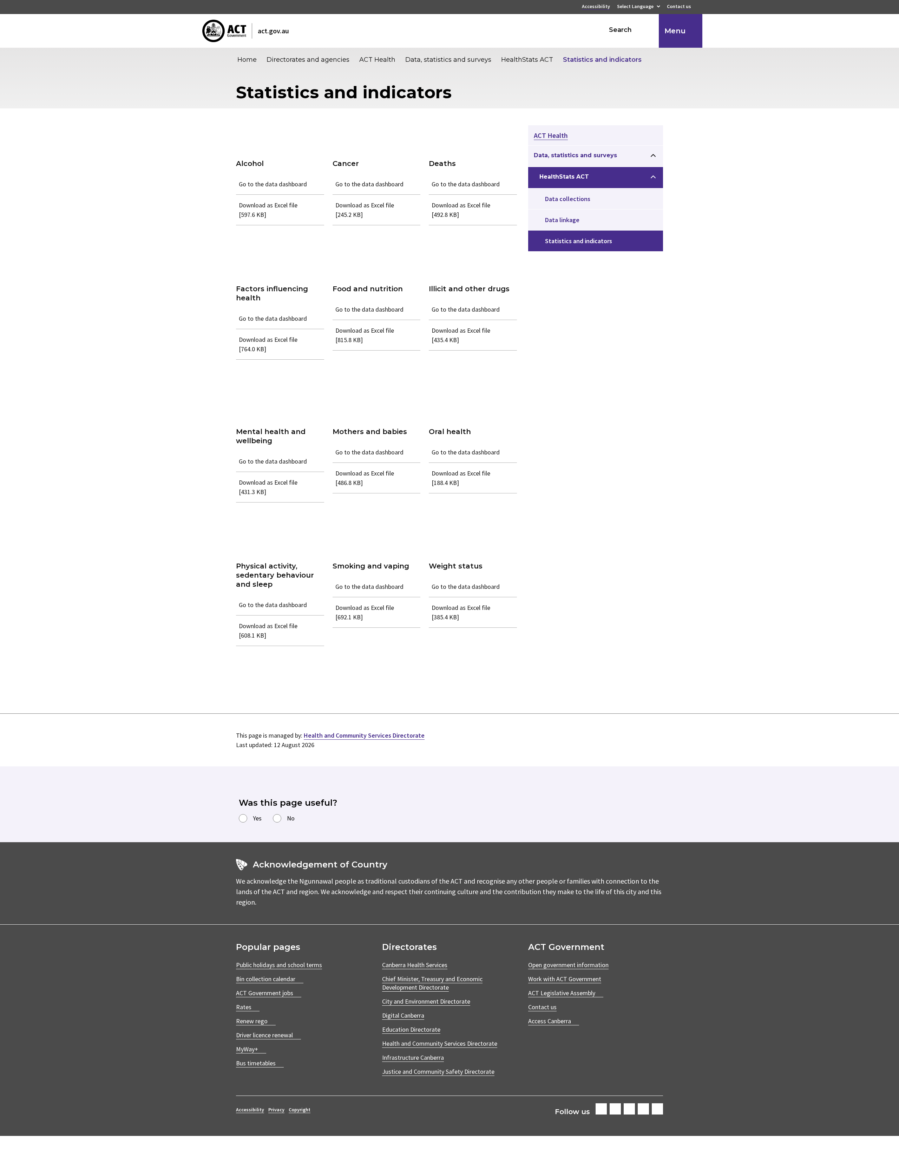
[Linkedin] (643, 1109)
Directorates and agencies (308, 59)
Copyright (299, 1109)
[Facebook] (601, 1109)
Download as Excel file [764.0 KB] (268, 344)
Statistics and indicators (602, 59)
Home (247, 59)
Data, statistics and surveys (448, 59)
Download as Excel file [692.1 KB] (364, 612)
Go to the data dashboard (273, 184)
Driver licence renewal (264, 1035)
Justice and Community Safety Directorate (438, 1071)
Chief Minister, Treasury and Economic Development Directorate (432, 983)
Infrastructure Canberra (413, 1057)
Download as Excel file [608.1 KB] (268, 630)
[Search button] (646, 29)
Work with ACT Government (564, 979)
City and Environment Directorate (426, 1001)
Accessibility (596, 7)
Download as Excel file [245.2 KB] (364, 210)
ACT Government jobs (264, 993)
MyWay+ (247, 1049)
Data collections (567, 199)
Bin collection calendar (265, 979)
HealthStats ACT (527, 59)
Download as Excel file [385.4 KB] (461, 612)
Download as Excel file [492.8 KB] (461, 210)
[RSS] (657, 1109)
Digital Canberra (403, 1015)
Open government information (568, 965)
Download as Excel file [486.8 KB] (364, 478)
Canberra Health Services (414, 965)
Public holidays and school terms (279, 965)
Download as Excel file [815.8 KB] (364, 335)
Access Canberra (549, 1021)
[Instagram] (615, 1109)
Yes (257, 818)
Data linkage (562, 220)
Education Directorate (411, 1029)
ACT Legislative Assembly (561, 993)
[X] (629, 1109)
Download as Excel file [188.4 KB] (461, 478)
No (291, 818)
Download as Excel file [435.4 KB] (461, 335)
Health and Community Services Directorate (364, 735)
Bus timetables (256, 1063)
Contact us (679, 7)
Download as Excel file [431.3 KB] (268, 487)
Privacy (276, 1109)
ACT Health (377, 59)
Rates (243, 1007)
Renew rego (252, 1021)
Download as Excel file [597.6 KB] (268, 210)
